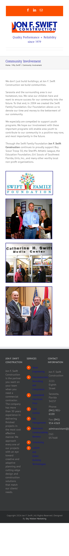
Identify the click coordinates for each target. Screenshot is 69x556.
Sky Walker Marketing (36, 518)
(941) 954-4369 (54, 421)
